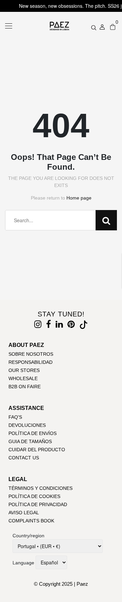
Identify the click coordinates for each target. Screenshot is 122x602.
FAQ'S (15, 417)
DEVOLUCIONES (27, 425)
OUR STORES (24, 370)
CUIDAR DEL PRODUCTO (36, 449)
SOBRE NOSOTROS (30, 354)
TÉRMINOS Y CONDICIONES (40, 488)
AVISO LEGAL (23, 512)
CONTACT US (23, 457)
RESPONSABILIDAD (30, 362)
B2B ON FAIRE (24, 386)
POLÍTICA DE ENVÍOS (32, 433)
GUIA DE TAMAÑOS (30, 441)
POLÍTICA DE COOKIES (34, 496)
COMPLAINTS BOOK (31, 520)
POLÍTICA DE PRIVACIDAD (37, 504)
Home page (79, 198)
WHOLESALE (23, 378)
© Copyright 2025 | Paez (61, 584)
